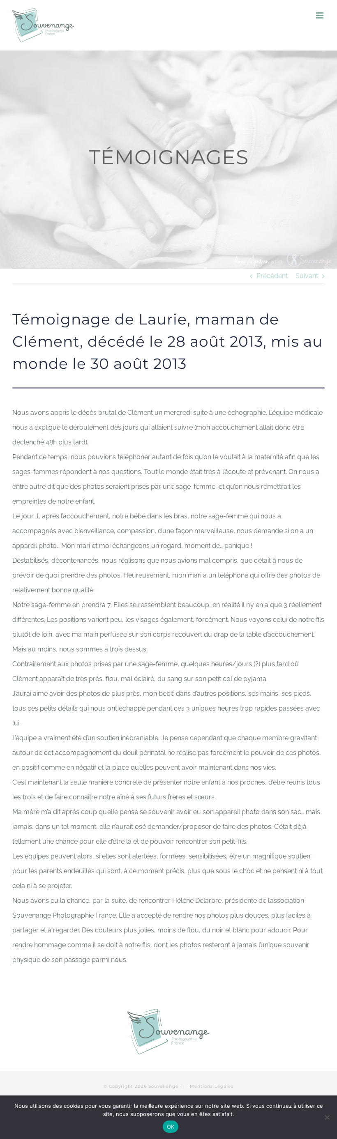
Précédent (272, 276)
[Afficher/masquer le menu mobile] (320, 15)
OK (171, 1126)
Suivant (306, 276)
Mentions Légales (211, 1086)
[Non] (327, 1117)
